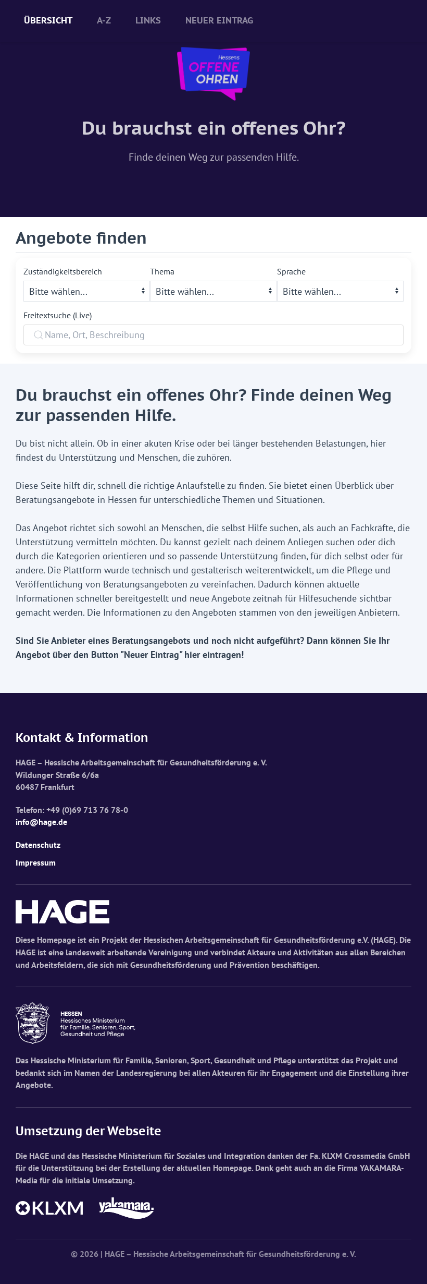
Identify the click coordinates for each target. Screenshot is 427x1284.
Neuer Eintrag (219, 20)
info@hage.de (41, 822)
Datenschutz (38, 844)
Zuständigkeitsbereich (62, 271)
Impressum (36, 862)
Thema (162, 271)
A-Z (104, 20)
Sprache (291, 271)
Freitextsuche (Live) (57, 315)
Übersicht (48, 20)
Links (148, 20)
